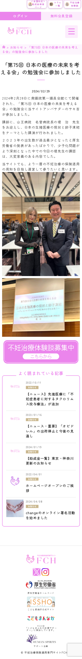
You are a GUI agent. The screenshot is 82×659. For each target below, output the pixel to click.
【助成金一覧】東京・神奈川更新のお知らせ (50, 461)
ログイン (20, 15)
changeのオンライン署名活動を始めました (50, 515)
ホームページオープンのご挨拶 (50, 488)
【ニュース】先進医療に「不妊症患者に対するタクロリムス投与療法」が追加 (50, 399)
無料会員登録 (61, 15)
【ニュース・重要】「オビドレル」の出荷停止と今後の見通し (50, 431)
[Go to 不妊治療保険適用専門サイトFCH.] (3, 47)
